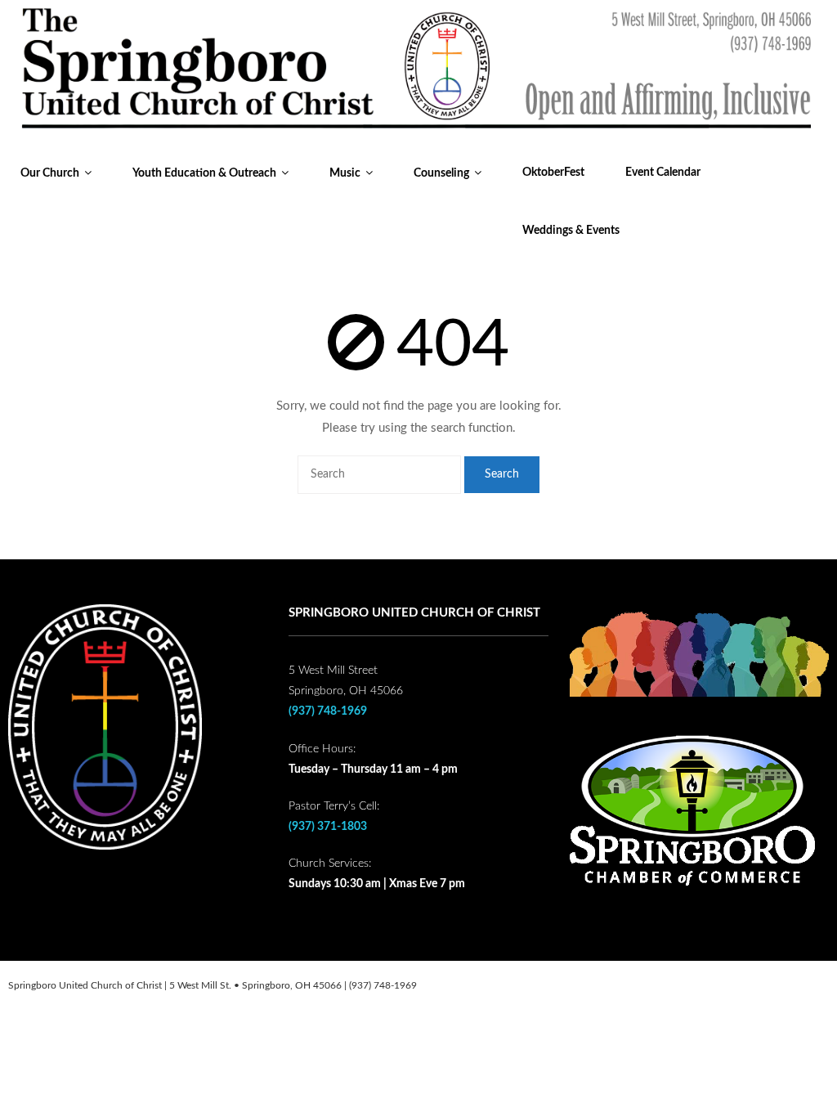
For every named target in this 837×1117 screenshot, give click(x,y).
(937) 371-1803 (328, 826)
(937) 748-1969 (328, 711)
